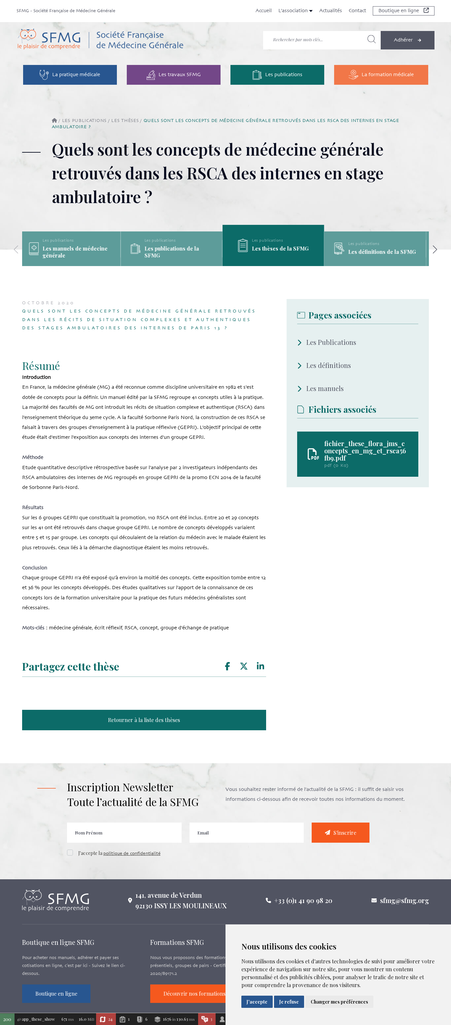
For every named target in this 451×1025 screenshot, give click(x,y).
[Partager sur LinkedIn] (260, 666)
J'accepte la (119, 853)
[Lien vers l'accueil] (100, 40)
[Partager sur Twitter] (244, 666)
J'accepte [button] (257, 1002)
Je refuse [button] (289, 1002)
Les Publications (331, 342)
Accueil (264, 11)
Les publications (84, 121)
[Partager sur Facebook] (227, 666)
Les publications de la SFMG (175, 252)
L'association (293, 11)
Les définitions (328, 365)
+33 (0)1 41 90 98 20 (303, 900)
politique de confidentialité (131, 854)
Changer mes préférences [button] (339, 1002)
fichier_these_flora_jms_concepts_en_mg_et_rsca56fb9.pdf (365, 451)
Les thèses (125, 121)
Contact (357, 11)
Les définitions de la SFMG (385, 251)
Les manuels (325, 388)
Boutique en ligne (399, 11)
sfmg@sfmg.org (404, 900)
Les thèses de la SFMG (283, 248)
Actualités (330, 11)
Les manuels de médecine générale (78, 252)
